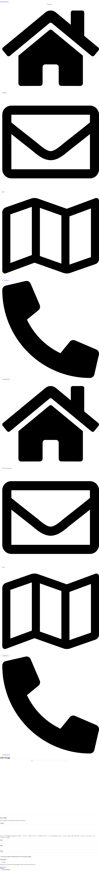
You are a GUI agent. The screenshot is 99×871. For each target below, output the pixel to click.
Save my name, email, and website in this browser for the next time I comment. (16, 856)
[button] (3, 867)
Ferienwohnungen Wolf (4, 1)
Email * (1, 845)
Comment (2, 823)
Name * (1, 840)
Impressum (2, 868)
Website (1, 851)
